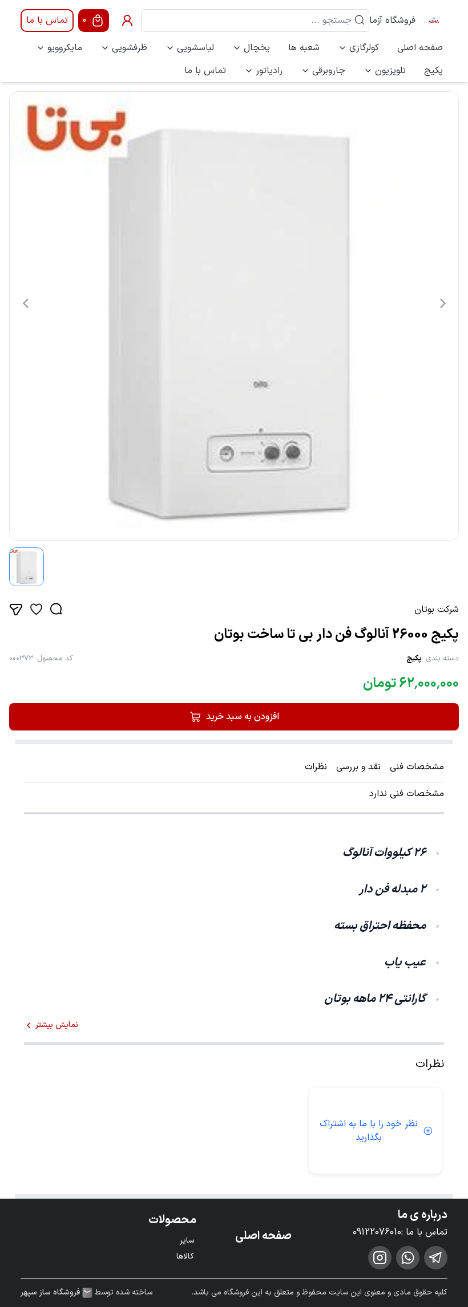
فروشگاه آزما (392, 20)
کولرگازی (364, 48)
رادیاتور (269, 71)
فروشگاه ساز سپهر (50, 1292)
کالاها (185, 1257)
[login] (127, 20)
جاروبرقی (328, 71)
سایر (187, 1241)
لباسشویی (195, 48)
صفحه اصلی (420, 48)
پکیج (433, 71)
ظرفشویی (129, 48)
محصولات (172, 1220)
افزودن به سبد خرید (242, 717)
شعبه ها (304, 48)
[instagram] (380, 1257)
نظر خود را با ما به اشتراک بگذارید (369, 1130)
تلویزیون (390, 71)
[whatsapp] (407, 1257)
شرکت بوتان (436, 609)
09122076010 (377, 1232)
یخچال (257, 48)
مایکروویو (64, 48)
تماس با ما (47, 20)
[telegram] (435, 1257)
